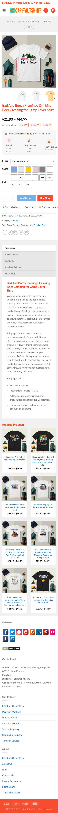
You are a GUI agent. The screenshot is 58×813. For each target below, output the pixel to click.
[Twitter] (12, 632)
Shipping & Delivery (12, 734)
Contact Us (8, 775)
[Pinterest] (46, 632)
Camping (46, 21)
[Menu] (4, 10)
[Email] (12, 639)
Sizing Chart (8, 786)
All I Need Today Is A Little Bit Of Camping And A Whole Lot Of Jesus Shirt (15, 553)
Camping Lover (27, 225)
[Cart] (53, 10)
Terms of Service (10, 740)
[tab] (29, 248)
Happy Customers (11, 781)
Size (4, 182)
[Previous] (7, 61)
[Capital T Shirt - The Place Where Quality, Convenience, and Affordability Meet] (25, 10)
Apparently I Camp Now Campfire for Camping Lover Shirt (43, 600)
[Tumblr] (6, 639)
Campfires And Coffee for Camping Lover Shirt (14, 458)
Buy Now (45, 198)
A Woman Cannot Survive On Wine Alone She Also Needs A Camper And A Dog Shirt (15, 601)
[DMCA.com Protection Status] (11, 648)
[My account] (45, 10)
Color (5, 169)
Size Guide (9, 261)
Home (10, 21)
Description (10, 248)
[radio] (14, 169)
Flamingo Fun (39, 225)
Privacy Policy (9, 717)
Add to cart (26, 197)
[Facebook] (6, 632)
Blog (4, 769)
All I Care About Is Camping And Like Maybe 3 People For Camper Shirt (43, 553)
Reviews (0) (10, 273)
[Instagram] (19, 632)
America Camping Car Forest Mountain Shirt (43, 505)
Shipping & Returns (13, 267)
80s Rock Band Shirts (13, 706)
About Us (7, 763)
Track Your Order (11, 792)
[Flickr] (52, 632)
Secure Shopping (10, 729)
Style (5, 161)
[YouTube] (26, 632)
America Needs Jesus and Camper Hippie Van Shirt (15, 507)
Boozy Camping (13, 225)
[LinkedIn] (39, 632)
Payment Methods (11, 711)
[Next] (51, 61)
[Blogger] (32, 632)
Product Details (11, 254)
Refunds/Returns (10, 723)
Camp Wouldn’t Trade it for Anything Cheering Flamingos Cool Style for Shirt (43, 461)
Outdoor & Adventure (28, 21)
